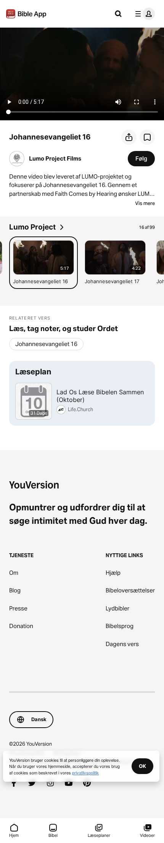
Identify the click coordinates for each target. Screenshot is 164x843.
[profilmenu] (143, 13)
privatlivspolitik (85, 772)
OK (142, 766)
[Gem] (147, 137)
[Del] (129, 137)
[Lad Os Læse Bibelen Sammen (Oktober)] (82, 393)
